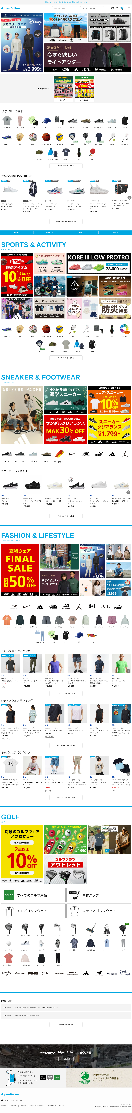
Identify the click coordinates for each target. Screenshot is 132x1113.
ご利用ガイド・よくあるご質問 (13, 1100)
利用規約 (23, 1105)
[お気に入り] (112, 8)
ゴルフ (114, 232)
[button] (129, 198)
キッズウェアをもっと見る (66, 797)
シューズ (49, 232)
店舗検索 (67, 1059)
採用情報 (13, 1105)
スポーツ (16, 232)
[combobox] (66, 8)
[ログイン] (117, 8)
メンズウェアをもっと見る (66, 693)
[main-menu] (129, 8)
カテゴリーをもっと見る (66, 165)
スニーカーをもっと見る (66, 516)
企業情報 (3, 1105)
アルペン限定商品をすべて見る (66, 221)
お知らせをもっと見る (66, 1024)
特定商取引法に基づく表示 (56, 1105)
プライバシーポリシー (37, 1105)
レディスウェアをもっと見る (65, 745)
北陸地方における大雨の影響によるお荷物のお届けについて (66, 2)
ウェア (81, 232)
